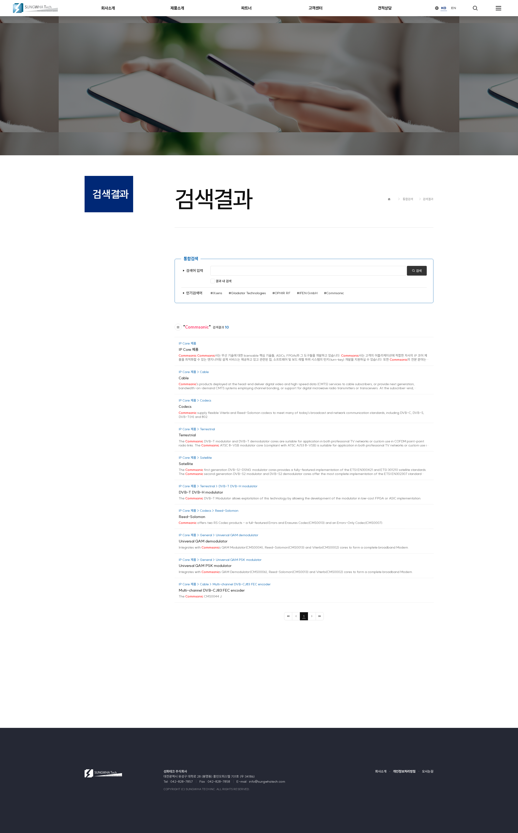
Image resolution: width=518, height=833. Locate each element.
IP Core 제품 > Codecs (195, 400)
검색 (418, 271)
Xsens (217, 293)
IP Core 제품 (187, 343)
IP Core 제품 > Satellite (195, 458)
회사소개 (380, 771)
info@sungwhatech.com (267, 781)
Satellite (186, 463)
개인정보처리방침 (404, 771)
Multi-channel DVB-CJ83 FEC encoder (212, 590)
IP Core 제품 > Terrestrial (197, 429)
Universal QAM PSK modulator (205, 565)
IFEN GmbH (308, 293)
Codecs (185, 406)
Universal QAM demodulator (203, 541)
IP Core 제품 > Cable (194, 372)
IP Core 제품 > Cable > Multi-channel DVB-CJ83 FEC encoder (225, 584)
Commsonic (335, 293)
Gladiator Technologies (248, 293)
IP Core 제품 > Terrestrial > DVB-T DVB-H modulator (218, 486)
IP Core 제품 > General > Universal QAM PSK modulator (220, 560)
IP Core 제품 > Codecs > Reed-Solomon (208, 510)
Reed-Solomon (192, 516)
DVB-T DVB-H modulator (201, 492)
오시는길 (427, 771)
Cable (184, 378)
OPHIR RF (282, 293)
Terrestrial (187, 435)
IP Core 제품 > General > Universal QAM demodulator (218, 535)
